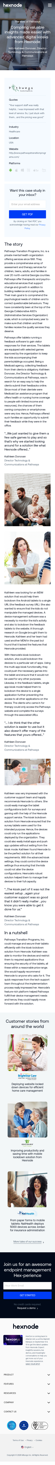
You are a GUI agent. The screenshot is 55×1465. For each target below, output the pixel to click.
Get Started (27, 1295)
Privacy (30, 1440)
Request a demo (26, 1308)
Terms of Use (18, 1440)
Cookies (39, 1440)
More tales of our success (27, 1241)
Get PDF (27, 214)
